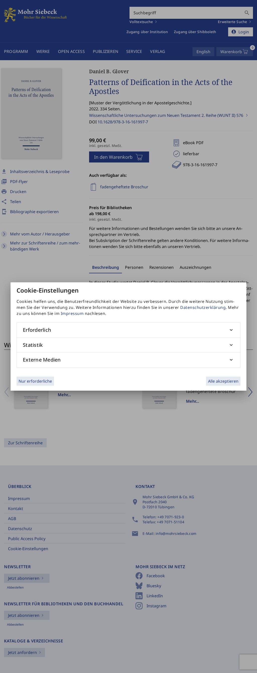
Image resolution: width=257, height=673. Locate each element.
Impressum (72, 313)
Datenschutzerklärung (203, 307)
